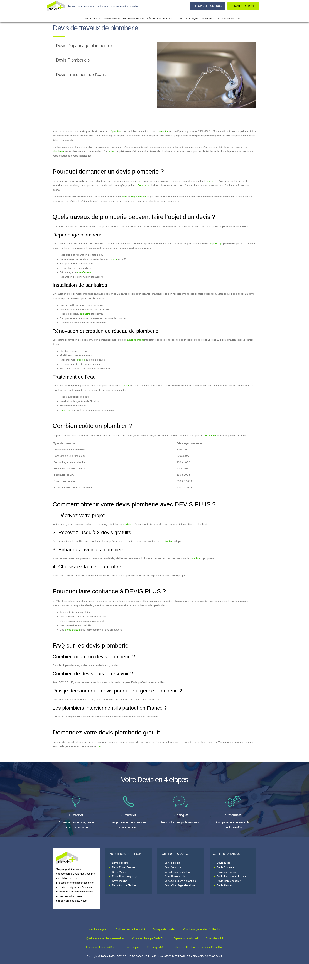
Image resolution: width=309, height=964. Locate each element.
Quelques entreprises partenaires (105, 938)
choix (99, 746)
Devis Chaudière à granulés (180, 880)
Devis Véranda (172, 867)
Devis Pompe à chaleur (177, 871)
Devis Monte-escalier (229, 880)
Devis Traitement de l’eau (80, 74)
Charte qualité (155, 947)
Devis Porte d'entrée (123, 867)
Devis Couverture (226, 871)
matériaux (197, 558)
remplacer (211, 435)
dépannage (216, 243)
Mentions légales (98, 929)
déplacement (138, 196)
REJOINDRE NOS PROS (207, 5)
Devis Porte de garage (125, 876)
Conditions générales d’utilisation (201, 929)
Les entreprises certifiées (100, 947)
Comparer (143, 185)
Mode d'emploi (130, 947)
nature (210, 181)
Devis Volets (119, 871)
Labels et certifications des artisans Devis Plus (197, 947)
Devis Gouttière (225, 867)
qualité (126, 385)
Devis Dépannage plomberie (82, 45)
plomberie (58, 151)
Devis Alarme (224, 885)
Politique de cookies (164, 929)
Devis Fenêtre (120, 862)
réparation (115, 131)
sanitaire (127, 524)
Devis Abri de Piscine (124, 885)
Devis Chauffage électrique (179, 885)
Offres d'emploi (214, 938)
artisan (112, 151)
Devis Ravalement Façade (232, 876)
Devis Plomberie (71, 60)
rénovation (163, 131)
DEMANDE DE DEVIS (243, 5)
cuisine (81, 359)
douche (113, 259)
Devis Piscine (119, 880)
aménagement (135, 339)
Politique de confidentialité (130, 929)
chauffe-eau (84, 272)
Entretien (65, 410)
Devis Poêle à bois (174, 876)
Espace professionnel (185, 938)
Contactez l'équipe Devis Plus (149, 938)
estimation (167, 541)
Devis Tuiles (223, 862)
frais (124, 196)
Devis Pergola (172, 862)
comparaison (72, 629)
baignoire (85, 314)
